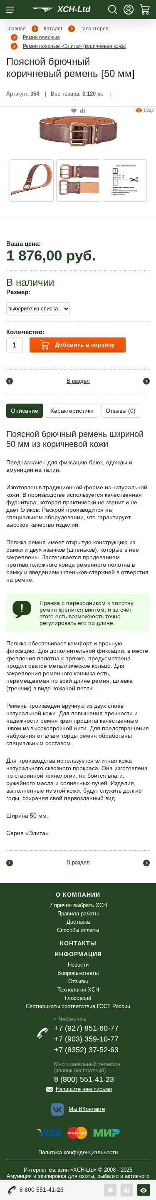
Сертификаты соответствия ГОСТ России (78, 1006)
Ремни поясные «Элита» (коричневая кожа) (74, 46)
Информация (78, 954)
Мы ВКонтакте (87, 1109)
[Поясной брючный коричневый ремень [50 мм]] (78, 130)
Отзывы (78, 981)
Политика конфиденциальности (78, 1152)
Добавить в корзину (84, 344)
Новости (78, 965)
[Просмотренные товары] (143, 1190)
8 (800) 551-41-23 (84, 1079)
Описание (24, 410)
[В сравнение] (82, 111)
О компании (78, 894)
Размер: (18, 291)
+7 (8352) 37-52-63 (86, 1050)
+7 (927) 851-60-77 (86, 1028)
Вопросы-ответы (78, 973)
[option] (32, 180)
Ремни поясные (41, 37)
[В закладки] (74, 111)
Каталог (53, 29)
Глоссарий (78, 998)
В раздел (78, 381)
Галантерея (94, 29)
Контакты (78, 943)
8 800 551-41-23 (42, 1189)
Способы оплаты (78, 930)
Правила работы (78, 913)
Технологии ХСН (78, 990)
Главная (16, 29)
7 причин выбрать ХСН (78, 905)
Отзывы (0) (121, 410)
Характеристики (72, 410)
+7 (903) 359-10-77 (86, 1039)
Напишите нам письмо (84, 1089)
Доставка (78, 922)
